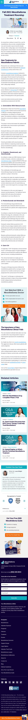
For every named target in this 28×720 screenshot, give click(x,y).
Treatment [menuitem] (3, 634)
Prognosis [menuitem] (3, 628)
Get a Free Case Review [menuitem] (7, 669)
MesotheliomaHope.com (14, 2)
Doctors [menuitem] (3, 637)
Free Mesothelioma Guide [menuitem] (7, 672)
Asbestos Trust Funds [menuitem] (6, 649)
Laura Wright (19, 31)
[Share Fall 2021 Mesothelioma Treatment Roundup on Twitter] (15, 38)
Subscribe (14, 598)
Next (24, 501)
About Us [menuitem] (3, 658)
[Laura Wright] (5, 473)
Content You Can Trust (14, 467)
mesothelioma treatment (12, 73)
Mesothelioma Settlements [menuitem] (8, 655)
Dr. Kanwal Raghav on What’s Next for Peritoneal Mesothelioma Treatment (14, 451)
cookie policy (6, 711)
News (9, 393)
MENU (2, 2)
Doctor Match (11, 367)
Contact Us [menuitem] (4, 661)
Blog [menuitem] (2, 664)
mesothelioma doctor (15, 362)
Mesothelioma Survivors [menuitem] (7, 640)
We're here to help (11, 572)
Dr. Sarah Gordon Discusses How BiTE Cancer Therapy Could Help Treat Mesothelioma (14, 423)
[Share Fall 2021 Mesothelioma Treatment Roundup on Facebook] (18, 38)
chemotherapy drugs (6, 161)
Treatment (16, 35)
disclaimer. (14, 711)
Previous (4, 501)
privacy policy (19, 709)
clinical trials (14, 90)
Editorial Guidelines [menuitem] (6, 667)
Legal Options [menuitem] (4, 646)
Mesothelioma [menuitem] (4, 622)
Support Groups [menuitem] (5, 643)
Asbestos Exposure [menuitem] (6, 625)
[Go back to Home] (14, 562)
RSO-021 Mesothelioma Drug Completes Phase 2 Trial (12, 396)
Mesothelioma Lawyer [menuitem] (6, 652)
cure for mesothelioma (20, 342)
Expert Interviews (12, 447)
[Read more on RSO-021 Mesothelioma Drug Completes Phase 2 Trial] (14, 386)
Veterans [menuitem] (3, 631)
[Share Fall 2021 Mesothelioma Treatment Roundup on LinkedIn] (20, 38)
